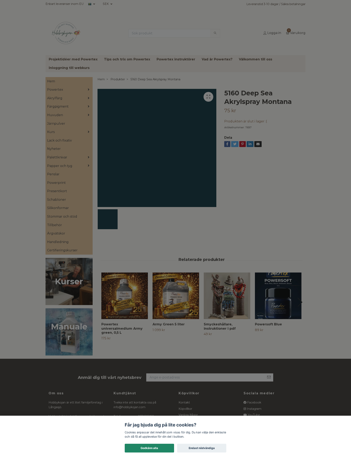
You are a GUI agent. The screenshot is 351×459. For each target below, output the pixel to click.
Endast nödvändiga (202, 448)
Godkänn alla (149, 448)
